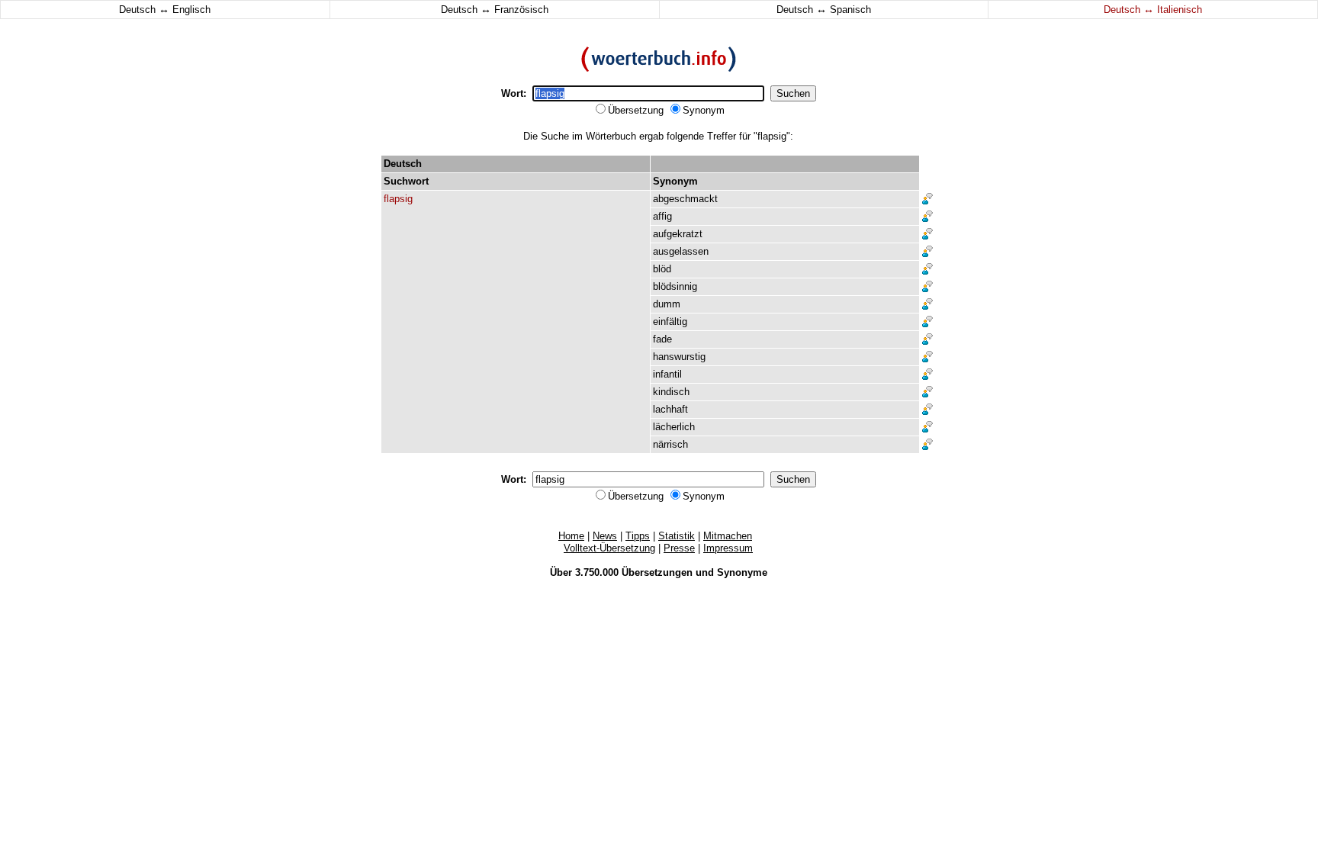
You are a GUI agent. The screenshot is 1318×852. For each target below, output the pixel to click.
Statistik (676, 536)
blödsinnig (675, 286)
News (605, 536)
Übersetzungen (657, 572)
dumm (666, 304)
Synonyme (742, 572)
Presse (679, 548)
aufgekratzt (677, 234)
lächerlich (674, 426)
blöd (662, 269)
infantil (667, 374)
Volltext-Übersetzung (609, 548)
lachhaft (670, 409)
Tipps (637, 536)
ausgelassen (681, 251)
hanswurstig (679, 356)
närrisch (670, 444)
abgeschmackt (685, 198)
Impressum (728, 548)
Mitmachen (727, 536)
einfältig (670, 321)
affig (662, 216)
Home (571, 536)
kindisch (671, 391)
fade (662, 339)
